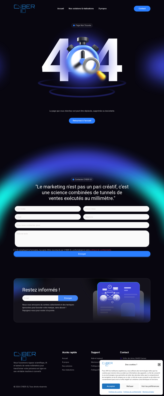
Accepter (111, 386)
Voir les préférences (150, 386)
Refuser (130, 386)
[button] (159, 364)
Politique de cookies (115, 392)
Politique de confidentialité (132, 392)
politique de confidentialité (100, 250)
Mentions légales (148, 392)
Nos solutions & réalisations (81, 8)
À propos (103, 8)
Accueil (60, 8)
